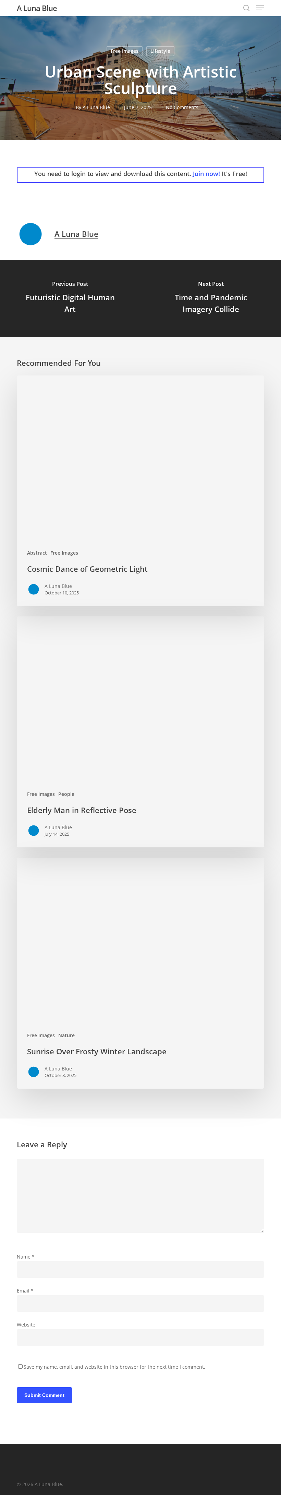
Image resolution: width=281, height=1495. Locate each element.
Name (26, 1256)
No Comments (182, 107)
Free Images (124, 51)
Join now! (206, 174)
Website (26, 1324)
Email (25, 1290)
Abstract (37, 552)
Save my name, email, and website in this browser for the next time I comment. (114, 1367)
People (66, 794)
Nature (66, 1035)
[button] (260, 7)
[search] (246, 8)
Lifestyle (160, 51)
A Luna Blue (37, 8)
